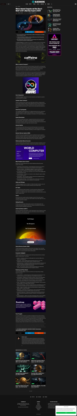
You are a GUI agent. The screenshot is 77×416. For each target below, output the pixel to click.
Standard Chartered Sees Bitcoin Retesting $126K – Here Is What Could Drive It (22, 361)
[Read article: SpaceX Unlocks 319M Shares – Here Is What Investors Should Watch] (38, 380)
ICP (16, 72)
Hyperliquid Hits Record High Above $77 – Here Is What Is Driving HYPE (22, 374)
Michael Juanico (24, 337)
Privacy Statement (68, 414)
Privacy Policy (38, 408)
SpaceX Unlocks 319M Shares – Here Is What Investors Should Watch (38, 386)
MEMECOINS (42, 4)
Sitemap (38, 409)
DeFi (40, 258)
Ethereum (28, 169)
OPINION (48, 4)
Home (16, 6)
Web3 (24, 330)
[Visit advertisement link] (54, 44)
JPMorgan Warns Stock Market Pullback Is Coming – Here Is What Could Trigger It (38, 361)
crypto (42, 171)
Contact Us (38, 404)
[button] (75, 406)
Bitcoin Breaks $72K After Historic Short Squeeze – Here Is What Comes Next (22, 386)
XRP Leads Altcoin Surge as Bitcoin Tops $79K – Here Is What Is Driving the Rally (57, 10)
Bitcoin (32, 169)
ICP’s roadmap (22, 271)
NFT (45, 4)
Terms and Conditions (38, 407)
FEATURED (19, 6)
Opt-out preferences (63, 414)
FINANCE (34, 4)
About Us (38, 403)
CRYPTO (30, 4)
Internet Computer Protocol (19, 330)
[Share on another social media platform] (45, 32)
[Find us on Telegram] (8, 4)
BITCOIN (27, 4)
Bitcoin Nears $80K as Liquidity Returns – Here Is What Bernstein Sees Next (38, 374)
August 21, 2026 (18, 375)
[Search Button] (51, 4)
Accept (66, 412)
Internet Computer (20, 42)
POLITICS (38, 4)
